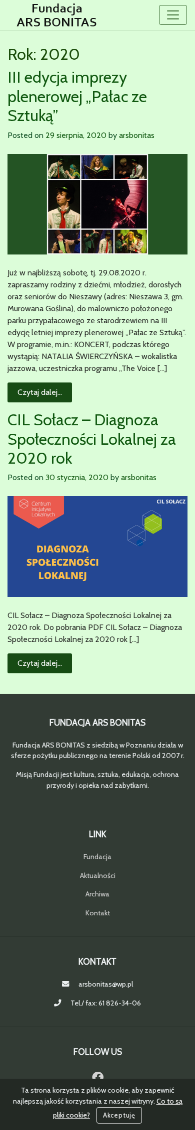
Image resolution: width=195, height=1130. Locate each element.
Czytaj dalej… (45, 392)
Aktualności (98, 875)
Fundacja (98, 856)
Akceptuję (119, 1115)
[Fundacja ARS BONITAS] (57, 14)
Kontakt (98, 912)
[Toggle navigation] (173, 15)
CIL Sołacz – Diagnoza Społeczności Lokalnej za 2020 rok (92, 439)
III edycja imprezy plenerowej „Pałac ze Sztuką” (77, 96)
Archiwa (98, 893)
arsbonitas (136, 135)
